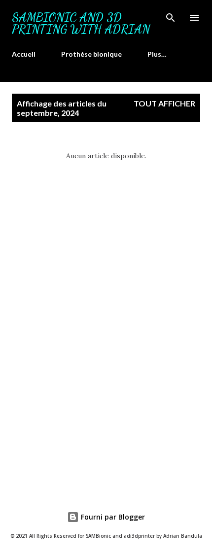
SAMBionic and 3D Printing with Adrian (81, 23)
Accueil (23, 54)
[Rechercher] (171, 18)
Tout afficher (164, 103)
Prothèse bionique (91, 54)
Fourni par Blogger (112, 517)
